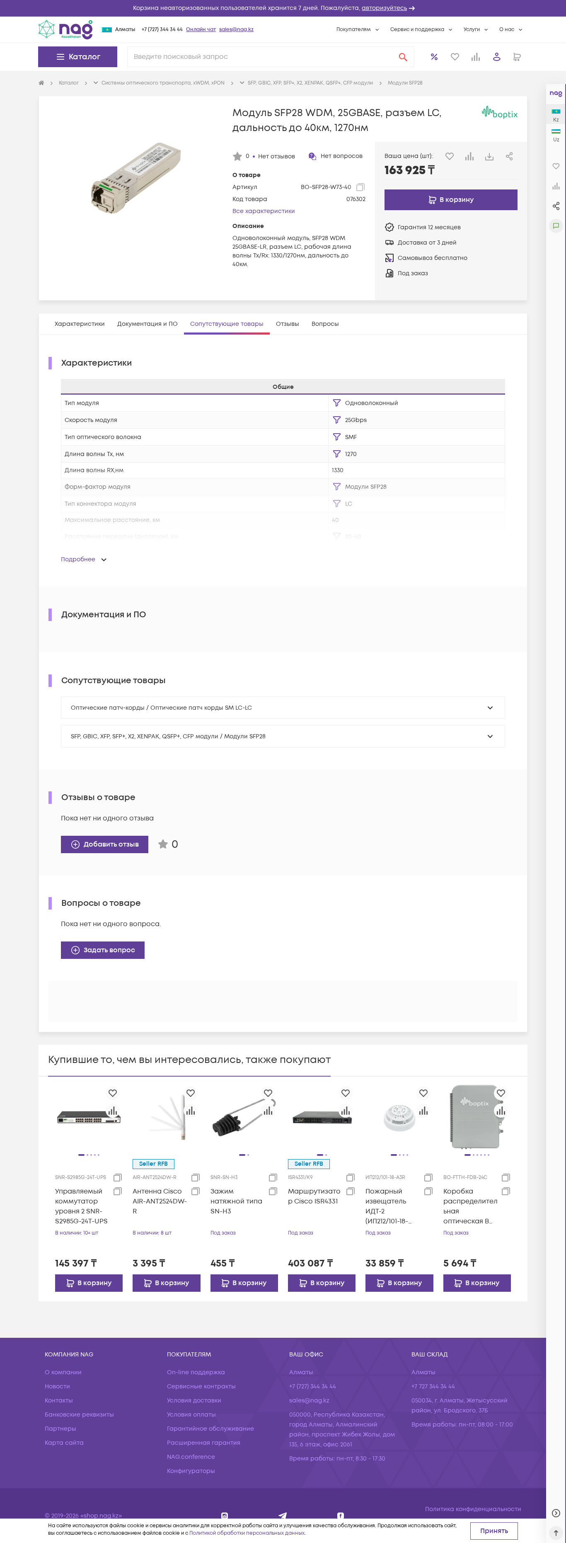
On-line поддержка (196, 1372)
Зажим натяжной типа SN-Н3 (236, 1201)
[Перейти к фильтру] (337, 403)
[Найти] (403, 57)
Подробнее (78, 559)
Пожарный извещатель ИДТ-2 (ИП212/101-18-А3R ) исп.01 (386, 1206)
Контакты (59, 1401)
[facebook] (341, 1516)
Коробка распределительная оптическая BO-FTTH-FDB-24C (470, 1206)
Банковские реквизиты (79, 1415)
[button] (283, 8)
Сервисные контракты (201, 1386)
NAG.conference (191, 1457)
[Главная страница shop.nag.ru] (41, 83)
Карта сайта (64, 1443)
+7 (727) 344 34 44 (162, 29)
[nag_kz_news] (283, 1516)
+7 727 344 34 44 (433, 1386)
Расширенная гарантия (203, 1443)
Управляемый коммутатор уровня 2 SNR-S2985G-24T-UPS (81, 1206)
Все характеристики (263, 211)
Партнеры (60, 1429)
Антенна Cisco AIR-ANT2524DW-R (160, 1201)
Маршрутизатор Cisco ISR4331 (314, 1196)
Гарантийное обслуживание (210, 1429)
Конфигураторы (191, 1471)
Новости (57, 1386)
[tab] (79, 324)
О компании (63, 1372)
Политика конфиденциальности (473, 1509)
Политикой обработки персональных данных (247, 1533)
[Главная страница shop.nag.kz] (65, 29)
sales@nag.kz (236, 29)
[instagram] (225, 1516)
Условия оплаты (191, 1415)
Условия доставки (194, 1401)
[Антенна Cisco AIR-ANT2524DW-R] (166, 1116)
